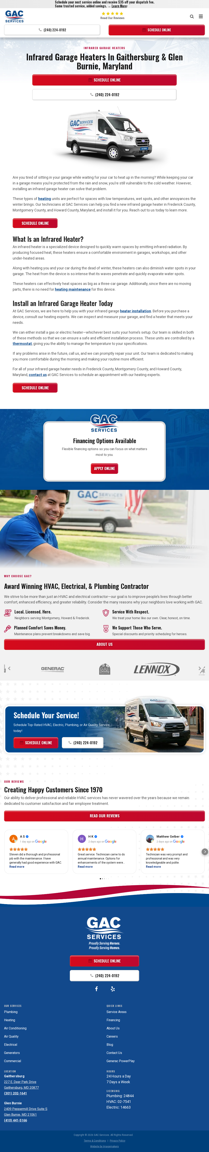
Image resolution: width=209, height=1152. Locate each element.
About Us (104, 644)
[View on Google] (13, 839)
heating (44, 199)
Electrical (10, 1045)
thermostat (22, 343)
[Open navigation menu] (201, 16)
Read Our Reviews (104, 815)
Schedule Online (35, 223)
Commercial (12, 1061)
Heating (9, 1020)
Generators (12, 1053)
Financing (113, 1020)
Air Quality (11, 1036)
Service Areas (117, 1012)
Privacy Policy (117, 1140)
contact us (38, 375)
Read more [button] (16, 866)
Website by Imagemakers (104, 1146)
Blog (110, 1045)
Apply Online (104, 468)
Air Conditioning (15, 1028)
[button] (52, 30)
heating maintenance (73, 289)
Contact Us (114, 1053)
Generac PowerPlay (121, 1061)
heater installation (135, 311)
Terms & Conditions (95, 1140)
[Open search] (192, 16)
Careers (112, 1036)
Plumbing (11, 1012)
